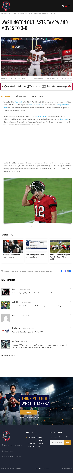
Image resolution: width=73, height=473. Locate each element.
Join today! (29, 412)
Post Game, (47, 78)
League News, (38, 78)
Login (40, 446)
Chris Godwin (64, 119)
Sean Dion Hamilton (40, 116)
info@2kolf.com (8, 451)
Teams (40, 443)
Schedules (31, 443)
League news (32, 438)
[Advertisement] (38, 142)
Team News (55, 78)
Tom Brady (18, 102)
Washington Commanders (43, 271)
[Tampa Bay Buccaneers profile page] (69, 86)
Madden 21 (7, 271)
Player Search (40, 439)
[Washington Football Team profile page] (2, 86)
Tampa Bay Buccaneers (36, 105)
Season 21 (15, 271)
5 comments (67, 78)
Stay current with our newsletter (60, 437)
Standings (31, 446)
